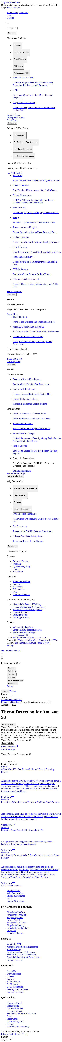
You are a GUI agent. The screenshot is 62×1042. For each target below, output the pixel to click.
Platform (11, 33)
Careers (10, 17)
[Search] (8, 23)
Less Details (7, 743)
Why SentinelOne (15, 476)
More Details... (8, 724)
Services (11, 294)
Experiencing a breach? (17, 12)
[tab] (17, 45)
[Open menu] (2, 653)
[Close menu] (2, 656)
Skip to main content (10, 2)
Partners (11, 364)
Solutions (12, 123)
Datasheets (16, 702)
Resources (12, 546)
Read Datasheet (8, 746)
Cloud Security (8, 749)
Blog (9, 15)
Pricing (10, 645)
